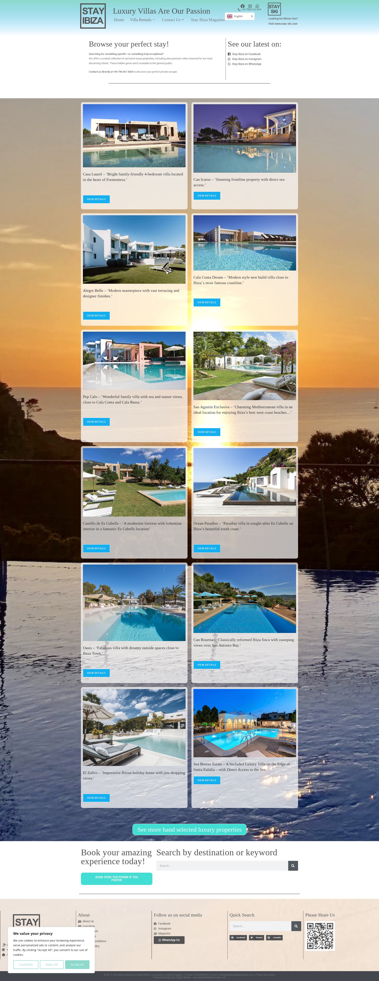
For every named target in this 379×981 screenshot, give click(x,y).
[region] (51, 950)
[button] (238, 937)
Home (119, 19)
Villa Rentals (140, 19)
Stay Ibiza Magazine (208, 19)
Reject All (52, 964)
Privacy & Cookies (265, 974)
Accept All (77, 964)
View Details (96, 199)
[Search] (293, 866)
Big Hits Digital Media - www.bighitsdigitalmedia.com (196, 977)
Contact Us (171, 19)
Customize (26, 964)
